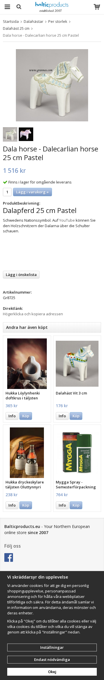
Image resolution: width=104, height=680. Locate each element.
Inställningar (52, 647)
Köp (25, 415)
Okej (52, 671)
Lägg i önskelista (21, 274)
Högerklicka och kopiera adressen (33, 313)
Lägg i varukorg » (32, 191)
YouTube (67, 220)
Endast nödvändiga (52, 659)
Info (12, 415)
